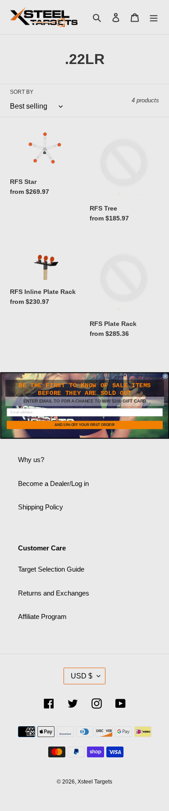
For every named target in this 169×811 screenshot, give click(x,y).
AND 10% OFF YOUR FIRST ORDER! (85, 424)
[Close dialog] (165, 376)
